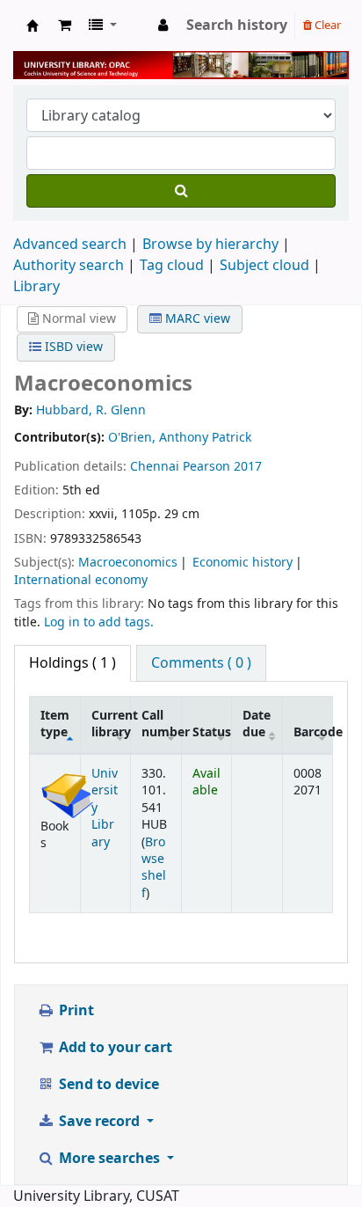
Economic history (242, 562)
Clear (326, 25)
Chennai (154, 466)
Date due (257, 724)
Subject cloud (264, 265)
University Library (32, 25)
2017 (248, 466)
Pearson (206, 466)
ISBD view (72, 347)
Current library (111, 724)
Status (211, 732)
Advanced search (70, 244)
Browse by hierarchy (210, 244)
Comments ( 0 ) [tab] (201, 663)
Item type (54, 724)
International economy (81, 580)
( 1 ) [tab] (72, 663)
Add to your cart (113, 1047)
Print (74, 1010)
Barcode (313, 732)
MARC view (196, 319)
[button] (64, 25)
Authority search (68, 265)
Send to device (107, 1084)
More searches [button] (109, 1158)
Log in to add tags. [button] (99, 622)
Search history (236, 25)
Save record (99, 1121)
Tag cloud (172, 265)
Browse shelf (153, 868)
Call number (161, 724)
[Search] (181, 191)
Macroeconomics (127, 562)
